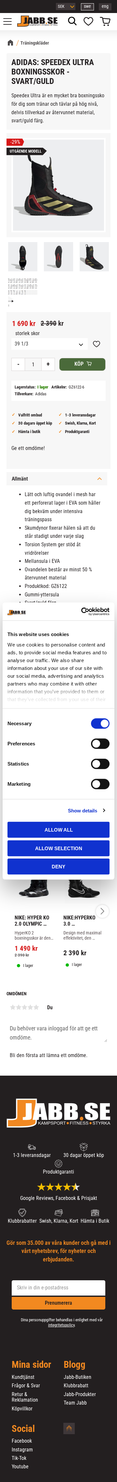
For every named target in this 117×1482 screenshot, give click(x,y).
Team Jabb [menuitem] (75, 1403)
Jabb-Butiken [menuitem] (77, 1377)
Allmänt (20, 479)
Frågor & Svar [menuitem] (26, 1386)
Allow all (59, 830)
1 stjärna (13, 1007)
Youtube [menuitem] (20, 1467)
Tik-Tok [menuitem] (19, 1458)
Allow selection (58, 848)
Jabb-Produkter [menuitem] (80, 1394)
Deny (58, 866)
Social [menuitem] (23, 1429)
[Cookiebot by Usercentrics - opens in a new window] (83, 611)
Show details (82, 810)
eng (105, 6)
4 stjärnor (30, 1007)
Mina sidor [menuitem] (31, 1365)
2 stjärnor (18, 1007)
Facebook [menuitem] (22, 1441)
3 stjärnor (24, 1007)
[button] (11, 21)
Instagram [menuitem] (22, 1450)
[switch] (100, 744)
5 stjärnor (36, 1007)
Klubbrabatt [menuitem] (76, 1386)
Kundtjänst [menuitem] (23, 1377)
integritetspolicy (61, 1325)
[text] (23, 323)
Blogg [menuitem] (74, 1365)
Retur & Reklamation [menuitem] (25, 1397)
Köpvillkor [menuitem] (22, 1409)
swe (87, 6)
